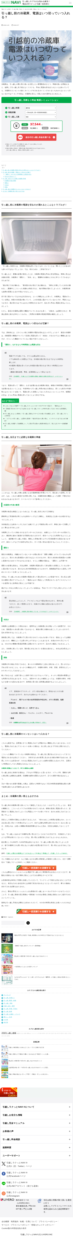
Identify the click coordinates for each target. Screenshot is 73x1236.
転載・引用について (28, 1222)
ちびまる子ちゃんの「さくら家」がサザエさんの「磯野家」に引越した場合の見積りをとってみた (42, 978)
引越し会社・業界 (9, 1006)
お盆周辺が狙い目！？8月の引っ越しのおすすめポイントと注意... (29, 1067)
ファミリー (34, 1033)
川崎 (49, 1033)
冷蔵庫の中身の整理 (10, 180)
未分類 (6, 1022)
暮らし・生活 (8, 1017)
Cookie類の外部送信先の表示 (14, 1228)
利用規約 (14, 1222)
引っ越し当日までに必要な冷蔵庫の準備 (14, 178)
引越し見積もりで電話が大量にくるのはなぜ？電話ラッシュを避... (29, 1054)
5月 (38, 1033)
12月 (5, 1035)
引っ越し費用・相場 (10, 1000)
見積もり (29, 1033)
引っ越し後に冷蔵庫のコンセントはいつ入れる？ (17, 189)
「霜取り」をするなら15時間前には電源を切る (18, 174)
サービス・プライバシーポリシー (16, 1225)
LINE (25, 1033)
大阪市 (66, 1033)
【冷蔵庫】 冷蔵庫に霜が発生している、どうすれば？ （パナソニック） (36, 611)
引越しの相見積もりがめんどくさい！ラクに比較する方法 (26, 1047)
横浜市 (62, 1033)
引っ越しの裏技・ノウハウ (12, 1014)
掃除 (6, 187)
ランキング (7, 995)
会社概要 (5, 1222)
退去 (55, 1033)
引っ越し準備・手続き (17, 9)
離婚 (40, 1033)
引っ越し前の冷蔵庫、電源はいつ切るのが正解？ (17, 172)
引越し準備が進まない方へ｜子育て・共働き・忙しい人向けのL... (29, 1074)
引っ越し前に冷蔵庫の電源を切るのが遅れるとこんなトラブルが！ (22, 170)
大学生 (69, 1033)
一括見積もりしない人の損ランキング (26, 966)
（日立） (44, 722)
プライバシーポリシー (48, 1222)
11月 (2, 1035)
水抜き (7, 185)
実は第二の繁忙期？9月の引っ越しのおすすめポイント (31, 956)
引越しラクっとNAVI (6, 9)
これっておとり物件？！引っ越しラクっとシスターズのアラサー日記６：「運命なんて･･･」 (35, 406)
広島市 (52, 1033)
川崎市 (8, 1035)
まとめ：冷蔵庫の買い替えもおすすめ (13, 191)
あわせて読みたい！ (10, 176)
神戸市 (58, 1033)
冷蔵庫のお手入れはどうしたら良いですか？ (27, 722)
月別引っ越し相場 (8, 1033)
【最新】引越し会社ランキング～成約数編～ (28, 945)
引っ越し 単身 (8, 1003)
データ (21, 1033)
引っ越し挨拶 (8, 1011)
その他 (6, 1019)
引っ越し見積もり (9, 998)
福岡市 (43, 1033)
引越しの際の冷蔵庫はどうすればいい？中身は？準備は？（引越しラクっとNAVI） (37, 853)
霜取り (7, 183)
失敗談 (18, 1033)
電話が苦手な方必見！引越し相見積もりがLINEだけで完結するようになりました (39, 935)
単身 (47, 1033)
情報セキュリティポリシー (42, 1225)
